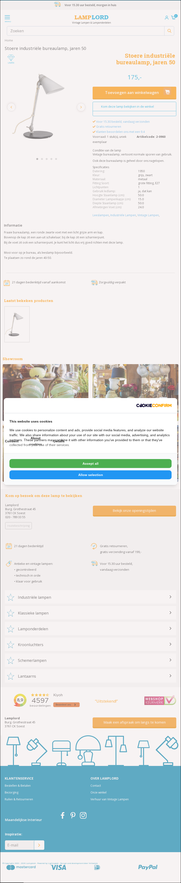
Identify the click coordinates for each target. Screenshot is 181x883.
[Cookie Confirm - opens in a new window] (154, 405)
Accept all (90, 463)
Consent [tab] (12, 441)
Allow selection (90, 475)
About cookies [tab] (35, 441)
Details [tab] (59, 441)
